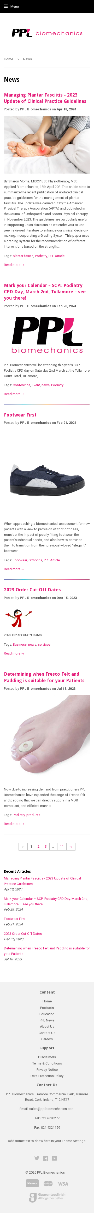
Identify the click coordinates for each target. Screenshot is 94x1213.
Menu (14, 6)
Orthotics (35, 560)
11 (62, 846)
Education (47, 1014)
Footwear (20, 560)
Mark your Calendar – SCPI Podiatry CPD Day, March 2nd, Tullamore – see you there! (45, 292)
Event (36, 385)
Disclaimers (47, 1057)
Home (8, 59)
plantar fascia (23, 256)
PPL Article (56, 256)
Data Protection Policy (47, 1076)
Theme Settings (73, 1141)
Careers (47, 1039)
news (46, 385)
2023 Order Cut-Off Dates (32, 589)
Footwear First (20, 415)
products (33, 815)
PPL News (47, 1020)
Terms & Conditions (47, 1063)
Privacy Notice (47, 1070)
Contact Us (47, 1033)
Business (20, 644)
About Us (47, 1026)
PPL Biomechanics (51, 1172)
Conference (21, 385)
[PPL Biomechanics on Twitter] (36, 1159)
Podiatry (41, 256)
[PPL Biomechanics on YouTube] (54, 1159)
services (44, 644)
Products (47, 1008)
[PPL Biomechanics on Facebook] (45, 1159)
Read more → (14, 265)
